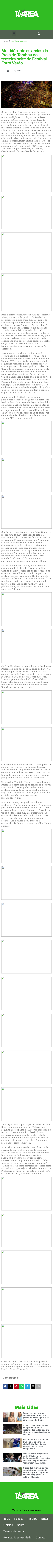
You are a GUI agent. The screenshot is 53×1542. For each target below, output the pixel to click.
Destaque (23, 41)
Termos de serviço (14, 1531)
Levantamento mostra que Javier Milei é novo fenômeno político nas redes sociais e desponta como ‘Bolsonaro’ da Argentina (36, 1458)
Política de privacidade (17, 1537)
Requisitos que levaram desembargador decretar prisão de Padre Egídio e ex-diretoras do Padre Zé (36, 1416)
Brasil (44, 1518)
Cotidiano (15, 41)
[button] (14, 33)
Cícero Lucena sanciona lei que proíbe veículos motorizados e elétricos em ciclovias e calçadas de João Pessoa (36, 1430)
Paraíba (32, 1518)
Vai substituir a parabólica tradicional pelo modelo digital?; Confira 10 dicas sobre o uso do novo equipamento (35, 1444)
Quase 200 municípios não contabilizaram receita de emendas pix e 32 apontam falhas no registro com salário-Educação (36, 1472)
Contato (40, 1537)
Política (18, 1518)
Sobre (20, 1524)
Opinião (8, 1524)
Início (6, 1518)
